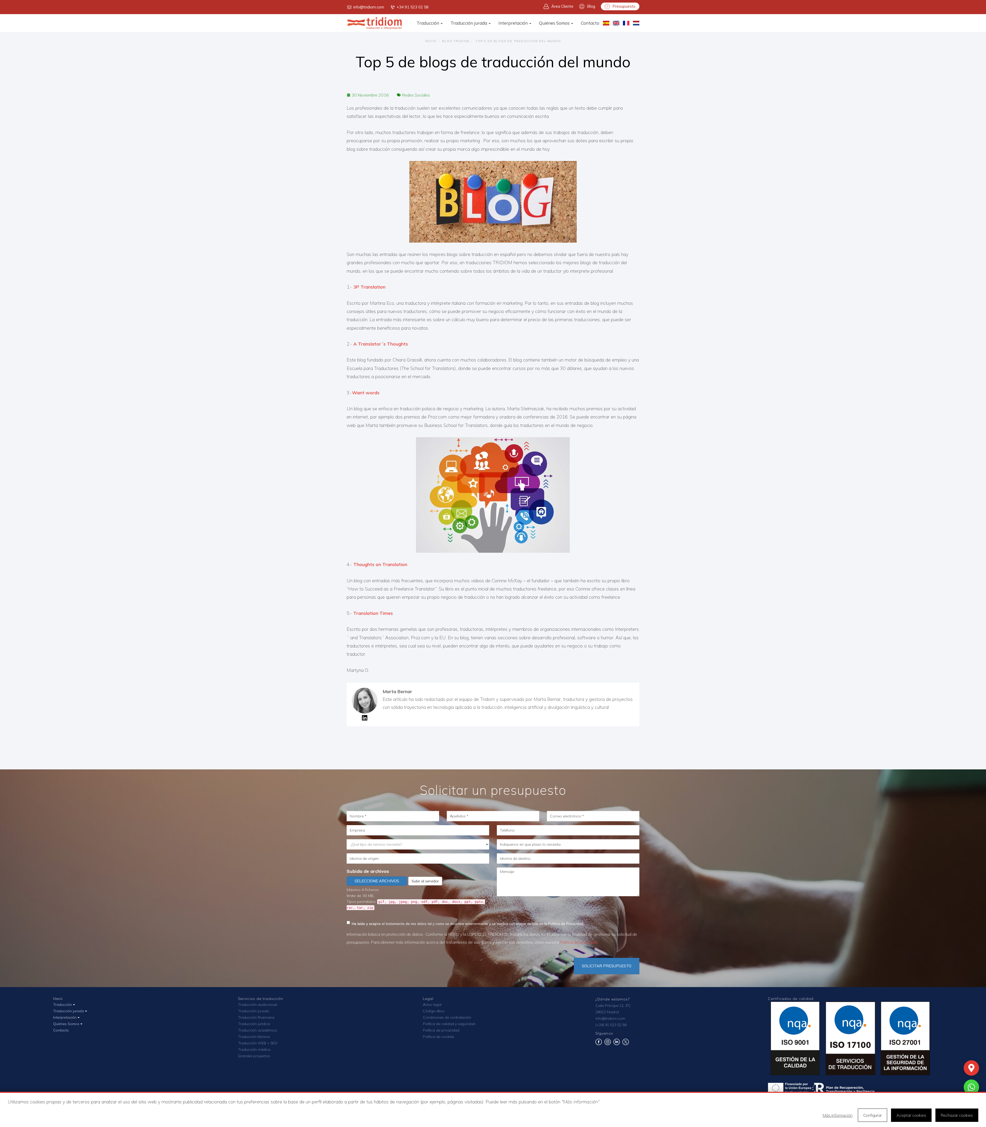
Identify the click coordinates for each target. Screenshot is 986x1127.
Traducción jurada (469, 23)
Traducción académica (257, 1030)
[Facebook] (598, 1044)
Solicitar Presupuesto (606, 965)
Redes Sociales (416, 95)
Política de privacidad (579, 942)
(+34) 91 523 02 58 (611, 1025)
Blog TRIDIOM (455, 41)
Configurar (872, 1115)
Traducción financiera (256, 1017)
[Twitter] (625, 1044)
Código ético (433, 1011)
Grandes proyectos (254, 1056)
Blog (591, 6)
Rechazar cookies (957, 1115)
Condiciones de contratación (447, 1017)
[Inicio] (375, 23)
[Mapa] (971, 1068)
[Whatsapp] (971, 1087)
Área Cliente (562, 6)
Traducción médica (254, 1049)
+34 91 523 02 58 (413, 7)
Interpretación (513, 23)
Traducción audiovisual (257, 1004)
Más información (837, 1115)
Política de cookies (438, 1036)
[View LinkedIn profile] (365, 719)
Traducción (428, 23)
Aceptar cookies (911, 1115)
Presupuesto (624, 6)
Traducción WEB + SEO (257, 1043)
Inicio (431, 41)
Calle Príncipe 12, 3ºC (613, 1005)
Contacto (590, 23)
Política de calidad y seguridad (449, 1023)
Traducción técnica (254, 1036)
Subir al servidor (425, 881)
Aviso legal (432, 1004)
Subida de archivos (368, 871)
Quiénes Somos (555, 23)
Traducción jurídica (254, 1023)
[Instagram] (607, 1044)
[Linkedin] (616, 1044)
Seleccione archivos (377, 880)
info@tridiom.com (368, 7)
